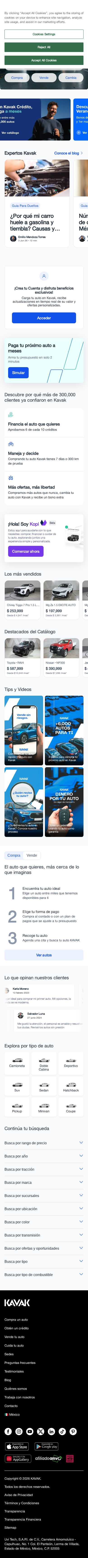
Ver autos (43, 955)
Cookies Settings (44, 34)
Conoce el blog (66, 153)
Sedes (9, 1354)
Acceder (44, 318)
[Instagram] (19, 1431)
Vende (44, 77)
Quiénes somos (16, 1388)
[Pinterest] (73, 1431)
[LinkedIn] (51, 1431)
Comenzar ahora (25, 551)
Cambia (70, 77)
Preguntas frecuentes (20, 1363)
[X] (40, 1431)
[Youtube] (29, 1431)
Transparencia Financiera (23, 1519)
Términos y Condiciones (22, 1503)
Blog (8, 1380)
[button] (24, 730)
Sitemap (10, 1527)
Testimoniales (14, 1371)
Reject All (44, 47)
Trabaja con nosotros (20, 1397)
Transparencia (15, 1511)
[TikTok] (62, 1431)
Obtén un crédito (17, 1328)
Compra (17, 77)
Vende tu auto (14, 1337)
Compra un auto (16, 1319)
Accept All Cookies (44, 60)
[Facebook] (8, 1431)
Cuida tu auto (14, 1345)
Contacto (11, 1406)
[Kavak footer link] (17, 1305)
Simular (18, 373)
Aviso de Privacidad (19, 1495)
